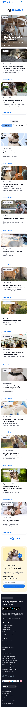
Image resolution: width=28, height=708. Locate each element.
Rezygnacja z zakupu (8, 634)
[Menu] (25, 2)
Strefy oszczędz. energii (8, 671)
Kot (11, 579)
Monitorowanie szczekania (9, 660)
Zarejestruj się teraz (14, 586)
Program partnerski (7, 645)
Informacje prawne (6, 693)
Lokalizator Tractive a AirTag (10, 669)
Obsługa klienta (6, 629)
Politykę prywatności (14, 590)
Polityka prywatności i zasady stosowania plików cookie (14, 697)
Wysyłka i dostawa (7, 625)
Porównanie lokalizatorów (9, 632)
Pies (6, 579)
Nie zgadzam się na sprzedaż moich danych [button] (11, 700)
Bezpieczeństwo (20, 125)
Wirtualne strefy (6, 665)
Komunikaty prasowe (8, 647)
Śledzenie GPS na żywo (8, 656)
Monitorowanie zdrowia (8, 658)
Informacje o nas (7, 641)
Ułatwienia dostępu (6, 691)
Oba (16, 579)
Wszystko (6, 125)
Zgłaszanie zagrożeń (8, 667)
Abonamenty (6, 627)
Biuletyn (4, 649)
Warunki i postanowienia (7, 695)
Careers (4, 643)
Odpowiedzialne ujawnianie (8, 698)
